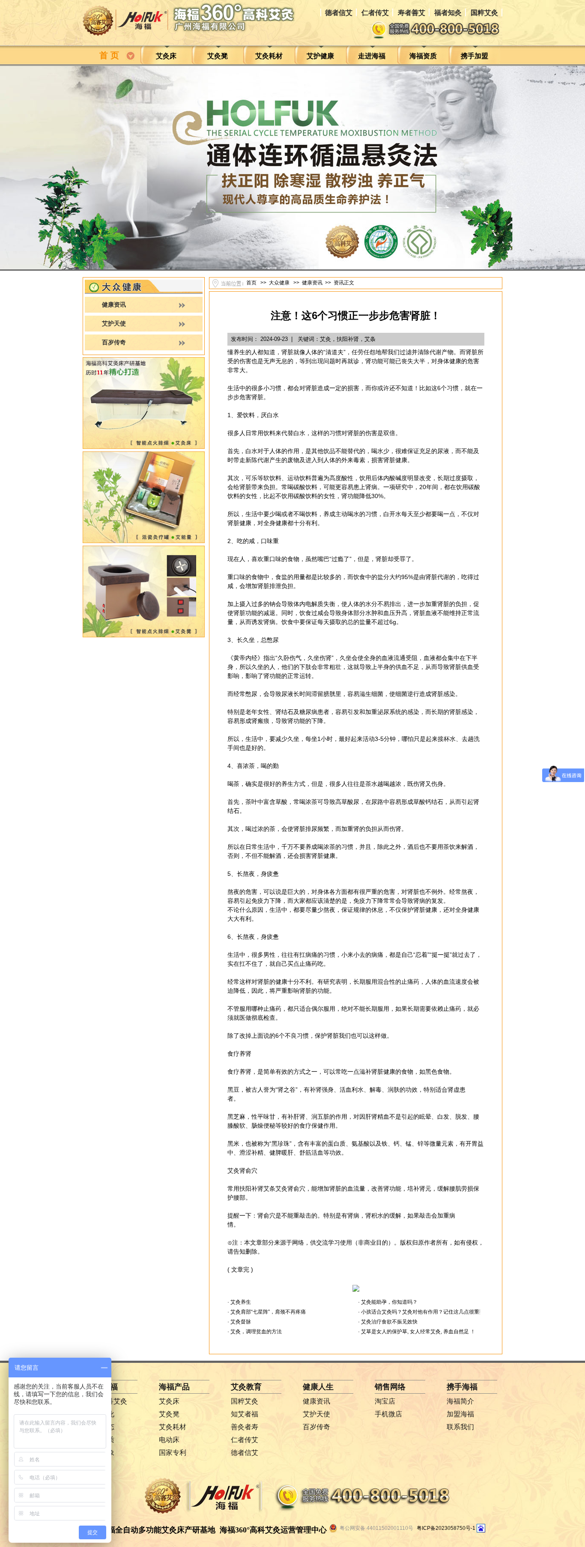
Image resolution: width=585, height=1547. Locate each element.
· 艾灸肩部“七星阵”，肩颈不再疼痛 (266, 1312)
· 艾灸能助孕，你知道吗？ (388, 1302)
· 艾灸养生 (239, 1302)
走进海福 (371, 56)
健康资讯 (114, 305)
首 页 (111, 55)
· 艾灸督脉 (239, 1322)
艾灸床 (166, 56)
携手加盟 (474, 56)
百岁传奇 (114, 342)
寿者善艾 (411, 12)
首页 (251, 283)
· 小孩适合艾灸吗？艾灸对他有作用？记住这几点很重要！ (423, 1312)
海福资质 (423, 56)
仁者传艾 (375, 12)
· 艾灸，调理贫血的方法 (254, 1332)
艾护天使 (114, 323)
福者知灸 (448, 12)
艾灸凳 (217, 56)
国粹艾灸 (484, 12)
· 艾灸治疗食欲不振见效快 (388, 1322)
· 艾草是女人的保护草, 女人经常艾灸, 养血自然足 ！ (416, 1332)
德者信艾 (338, 12)
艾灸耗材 (269, 56)
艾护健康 (320, 56)
